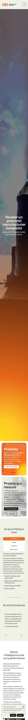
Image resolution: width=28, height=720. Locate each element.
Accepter (20, 715)
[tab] (14, 538)
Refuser (13, 715)
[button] (24, 4)
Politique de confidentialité (9, 712)
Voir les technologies (11, 508)
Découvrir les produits (11, 466)
